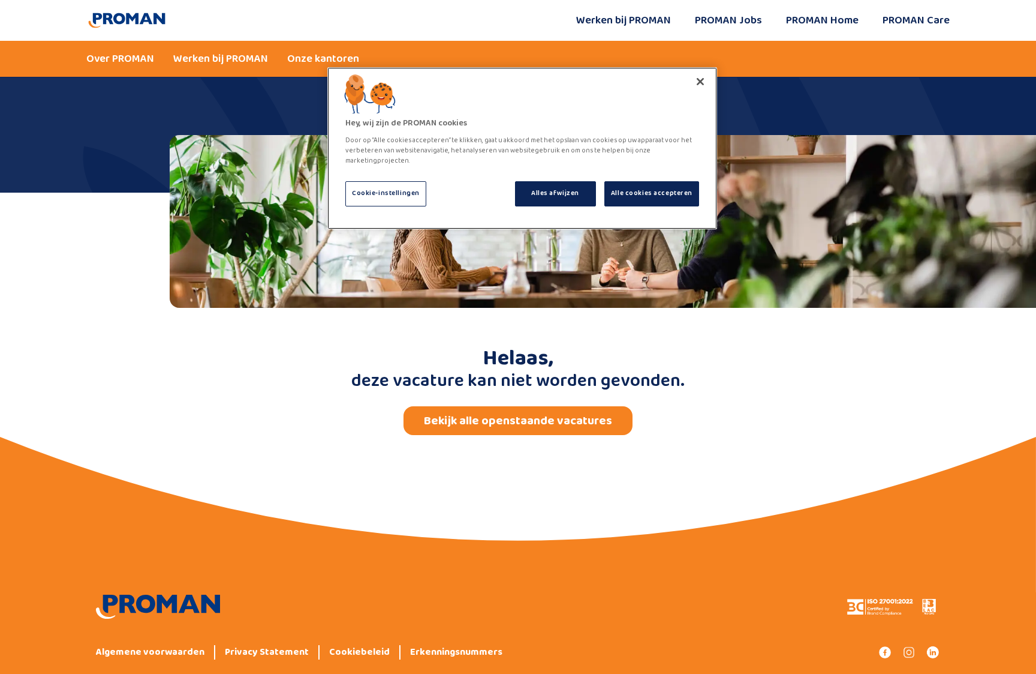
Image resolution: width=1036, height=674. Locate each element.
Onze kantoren (323, 58)
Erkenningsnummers (456, 652)
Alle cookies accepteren (651, 193)
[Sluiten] (700, 81)
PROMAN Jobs (728, 20)
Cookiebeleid (359, 652)
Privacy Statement (267, 652)
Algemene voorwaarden (150, 652)
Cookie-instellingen (386, 193)
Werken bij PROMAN (623, 20)
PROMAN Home (822, 20)
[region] (522, 148)
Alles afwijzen (555, 193)
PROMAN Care (916, 20)
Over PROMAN (120, 58)
